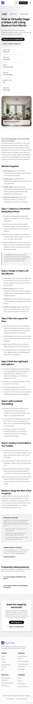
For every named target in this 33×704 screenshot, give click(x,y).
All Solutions (21, 669)
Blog (19, 678)
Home (3, 656)
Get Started (23, 3)
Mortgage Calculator (7, 683)
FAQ (2, 670)
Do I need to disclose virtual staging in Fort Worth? (15, 586)
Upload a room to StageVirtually (13, 39)
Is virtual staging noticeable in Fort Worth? (14, 577)
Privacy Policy (22, 684)
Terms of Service (23, 686)
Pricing (3, 659)
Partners (3, 662)
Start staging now (16, 622)
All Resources (5, 686)
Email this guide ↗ (9, 557)
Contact (20, 681)
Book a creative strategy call (12, 44)
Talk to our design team (16, 626)
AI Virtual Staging (23, 661)
